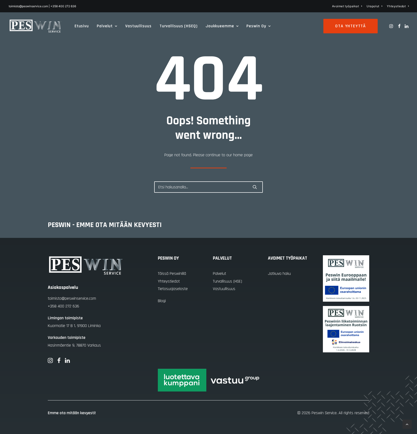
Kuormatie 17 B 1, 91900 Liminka (74, 325)
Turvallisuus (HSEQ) (179, 26)
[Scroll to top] (407, 424)
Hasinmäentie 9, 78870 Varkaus (74, 345)
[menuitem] (347, 6)
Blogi (162, 301)
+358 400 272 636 (63, 306)
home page (243, 155)
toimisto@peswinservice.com (72, 298)
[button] (392, 26)
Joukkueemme (220, 26)
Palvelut (105, 26)
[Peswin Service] (36, 26)
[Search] (208, 187)
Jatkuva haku (279, 273)
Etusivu (82, 26)
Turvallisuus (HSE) (227, 281)
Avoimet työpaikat (345, 6)
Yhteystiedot (396, 6)
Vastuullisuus (138, 26)
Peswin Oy (256, 26)
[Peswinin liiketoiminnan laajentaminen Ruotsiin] (346, 329)
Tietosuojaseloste (173, 289)
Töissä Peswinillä (172, 273)
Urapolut (373, 6)
